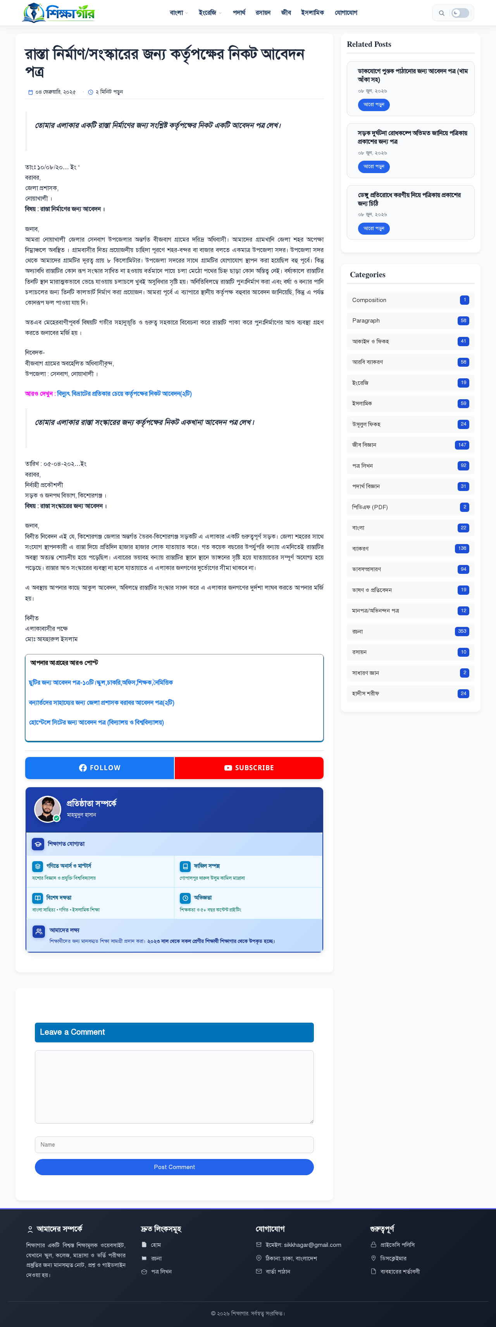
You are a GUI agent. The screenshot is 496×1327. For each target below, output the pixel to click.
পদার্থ (239, 13)
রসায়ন (263, 13)
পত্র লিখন (161, 1271)
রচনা (156, 1258)
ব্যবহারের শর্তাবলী (400, 1271)
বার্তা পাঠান (278, 1271)
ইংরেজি (207, 13)
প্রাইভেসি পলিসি (398, 1244)
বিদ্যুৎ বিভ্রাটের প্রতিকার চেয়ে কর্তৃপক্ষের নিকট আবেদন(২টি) (124, 394)
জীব (286, 13)
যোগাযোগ (346, 13)
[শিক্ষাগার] (58, 13)
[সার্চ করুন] (441, 12)
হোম (156, 1244)
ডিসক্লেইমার (393, 1258)
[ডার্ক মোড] (460, 13)
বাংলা (176, 13)
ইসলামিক (312, 13)
